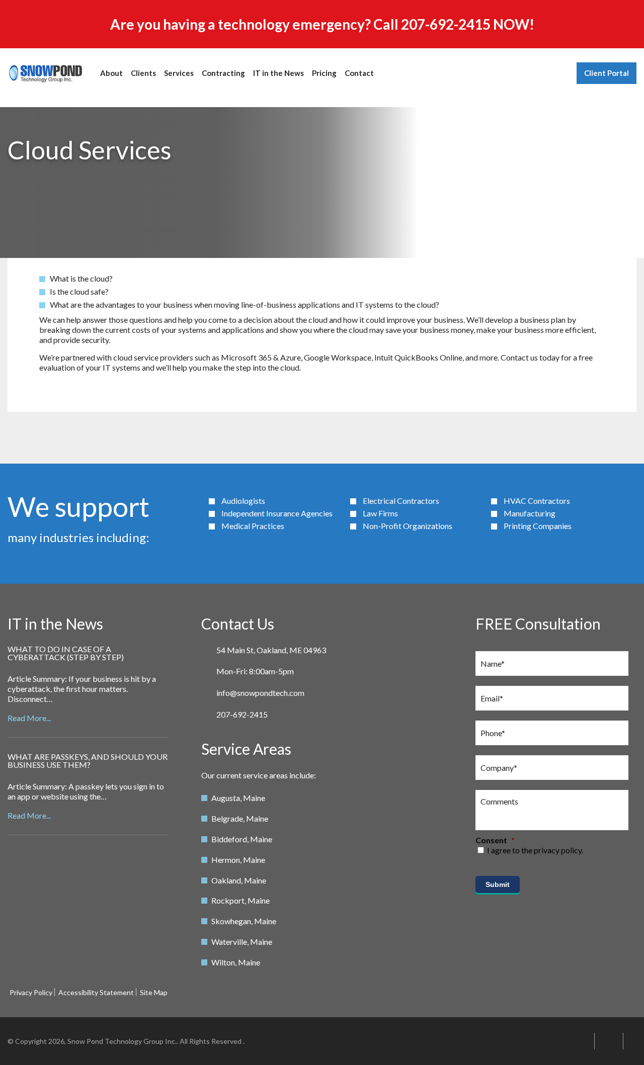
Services (179, 72)
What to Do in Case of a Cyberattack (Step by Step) (66, 653)
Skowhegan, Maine (243, 921)
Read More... (29, 718)
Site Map (154, 992)
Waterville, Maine (241, 941)
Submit (498, 884)
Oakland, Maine (238, 880)
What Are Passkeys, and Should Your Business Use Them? (88, 760)
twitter (609, 1041)
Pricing (324, 72)
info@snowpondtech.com (260, 692)
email (580, 1041)
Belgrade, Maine (239, 818)
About (111, 72)
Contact (359, 72)
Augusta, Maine (238, 798)
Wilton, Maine (235, 962)
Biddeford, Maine (241, 839)
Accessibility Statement (96, 992)
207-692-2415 (446, 24)
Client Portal (606, 72)
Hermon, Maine (238, 859)
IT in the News (278, 72)
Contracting (223, 72)
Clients (143, 72)
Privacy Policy (31, 992)
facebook (634, 1041)
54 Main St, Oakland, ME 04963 (271, 650)
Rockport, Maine (240, 900)
